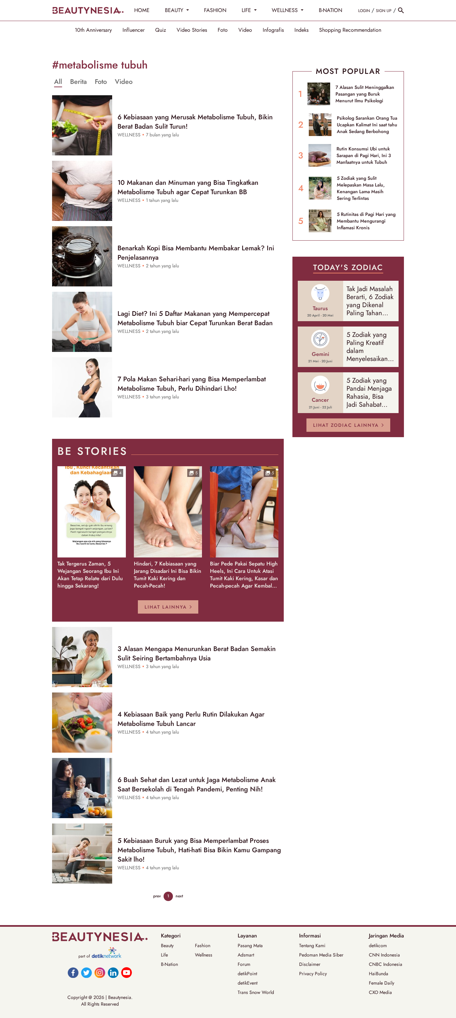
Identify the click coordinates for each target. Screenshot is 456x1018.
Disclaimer (309, 964)
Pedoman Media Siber (321, 954)
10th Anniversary (93, 30)
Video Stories (192, 30)
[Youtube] (126, 972)
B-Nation (169, 964)
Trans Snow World (256, 992)
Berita (78, 82)
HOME (142, 10)
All (58, 82)
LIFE (247, 10)
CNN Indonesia (384, 954)
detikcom (378, 945)
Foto (223, 30)
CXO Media (380, 992)
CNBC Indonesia (385, 964)
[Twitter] (86, 972)
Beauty (167, 945)
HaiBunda (378, 973)
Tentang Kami (312, 945)
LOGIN (364, 11)
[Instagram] (99, 972)
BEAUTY (175, 10)
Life (164, 954)
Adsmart (246, 954)
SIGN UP (384, 11)
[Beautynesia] (88, 10)
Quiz (160, 30)
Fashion (202, 945)
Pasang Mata (250, 945)
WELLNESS (285, 10)
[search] (401, 10)
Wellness (203, 954)
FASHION (215, 10)
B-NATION (330, 10)
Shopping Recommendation (350, 30)
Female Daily (381, 983)
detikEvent (247, 983)
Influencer (134, 30)
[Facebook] (73, 972)
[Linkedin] (113, 972)
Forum (244, 964)
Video (245, 30)
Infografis (273, 30)
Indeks (301, 30)
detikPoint (247, 973)
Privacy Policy (313, 973)
